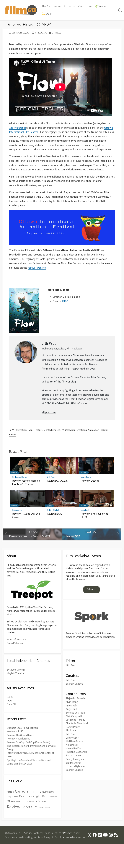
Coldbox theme (63, 837)
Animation (21, 429)
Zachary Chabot (74, 683)
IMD (64, 301)
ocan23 (26, 802)
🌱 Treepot (101, 6)
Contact (37, 832)
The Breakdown (50, 6)
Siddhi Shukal (53, 510)
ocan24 (33, 801)
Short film (29, 807)
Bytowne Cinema (16, 669)
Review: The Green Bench (20, 735)
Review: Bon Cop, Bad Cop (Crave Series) (28, 742)
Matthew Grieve (74, 741)
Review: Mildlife (15, 731)
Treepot (48, 837)
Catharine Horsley (20, 477)
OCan (35, 607)
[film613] (21, 10)
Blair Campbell (74, 716)
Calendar (91, 589)
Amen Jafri (71, 705)
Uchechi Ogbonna (75, 766)
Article (10, 791)
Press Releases (15, 643)
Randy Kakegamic (75, 759)
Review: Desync (90, 480)
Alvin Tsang (86, 477)
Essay (9, 797)
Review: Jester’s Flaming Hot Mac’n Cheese (26, 482)
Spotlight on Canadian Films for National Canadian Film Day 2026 (29, 761)
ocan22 (19, 801)
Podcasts (69, 6)
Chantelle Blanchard (77, 723)
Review (12, 434)
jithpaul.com (49, 412)
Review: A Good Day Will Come (26, 515)
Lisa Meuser (72, 737)
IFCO (9, 700)
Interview (53, 797)
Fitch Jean (17, 510)
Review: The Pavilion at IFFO (94, 515)
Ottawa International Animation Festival (86, 429)
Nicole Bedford (74, 748)
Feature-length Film (45, 429)
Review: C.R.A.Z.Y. (57, 480)
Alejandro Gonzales (76, 698)
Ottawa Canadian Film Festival (88, 377)
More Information (16, 639)
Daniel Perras (73, 727)
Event (31, 429)
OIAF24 (60, 429)
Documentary (47, 791)
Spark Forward (44, 808)
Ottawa (42, 801)
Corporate (84, 6)
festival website (37, 267)
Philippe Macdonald (77, 752)
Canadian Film (27, 791)
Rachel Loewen (74, 755)
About (27, 832)
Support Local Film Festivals (22, 728)
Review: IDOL (54, 513)
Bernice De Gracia (75, 712)
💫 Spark (47, 13)
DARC (10, 697)
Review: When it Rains (18, 738)
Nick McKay (72, 744)
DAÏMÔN (11, 704)
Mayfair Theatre (15, 673)
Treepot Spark (74, 633)
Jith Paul (56, 32)
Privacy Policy (71, 832)
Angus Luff (71, 709)
